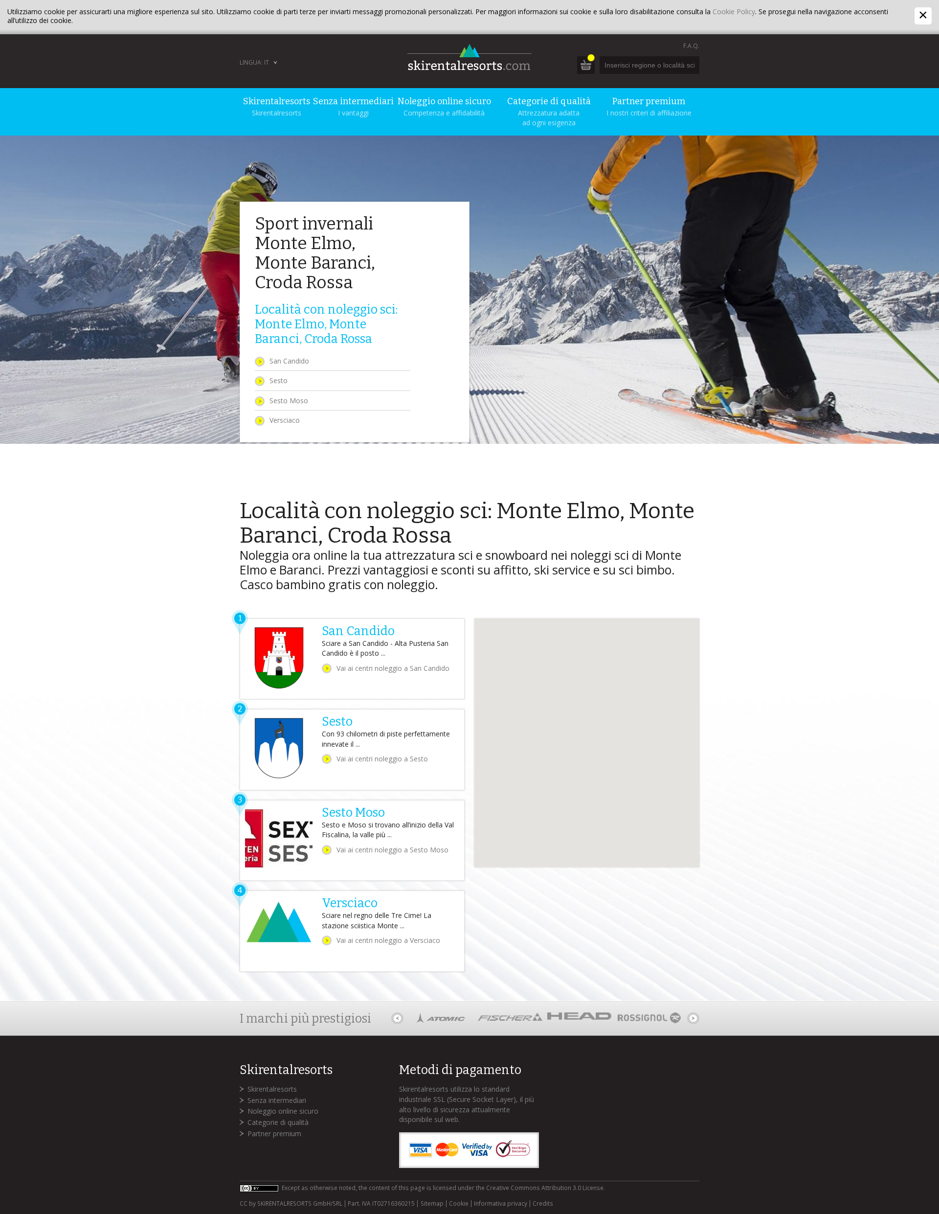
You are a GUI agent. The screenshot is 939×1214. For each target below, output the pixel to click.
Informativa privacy (500, 1203)
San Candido (289, 361)
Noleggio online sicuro (282, 1111)
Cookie (459, 1203)
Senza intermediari (276, 1100)
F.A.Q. (691, 46)
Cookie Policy (734, 11)
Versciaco (284, 420)
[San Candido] (352, 659)
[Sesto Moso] (352, 840)
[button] (525, 688)
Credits (543, 1203)
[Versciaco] (352, 931)
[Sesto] (352, 749)
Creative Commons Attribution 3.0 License (545, 1188)
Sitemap (432, 1203)
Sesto (278, 380)
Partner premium (274, 1133)
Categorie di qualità (278, 1122)
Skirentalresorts (272, 1089)
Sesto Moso (288, 400)
